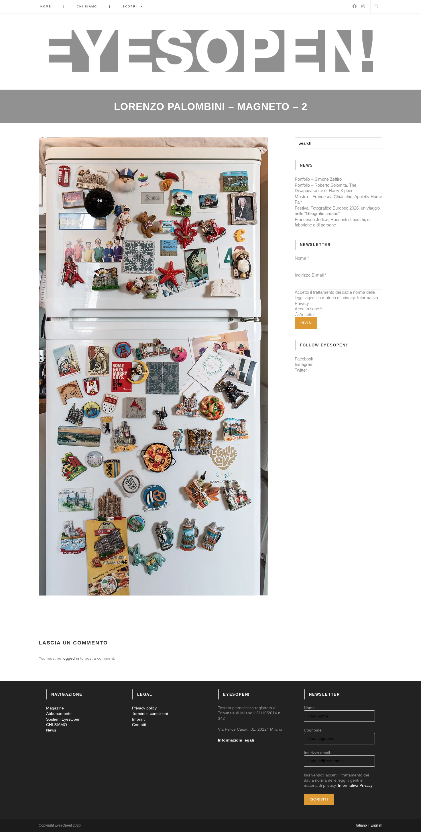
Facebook (304, 358)
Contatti (139, 724)
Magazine (55, 708)
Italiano (361, 825)
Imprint (138, 719)
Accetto (306, 314)
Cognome (313, 730)
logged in (70, 658)
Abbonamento (59, 713)
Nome (302, 258)
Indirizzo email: (317, 752)
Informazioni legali (236, 740)
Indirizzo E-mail (310, 275)
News (51, 730)
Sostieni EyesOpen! (64, 719)
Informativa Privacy (355, 785)
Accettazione (308, 308)
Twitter (301, 370)
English (376, 825)
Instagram (304, 364)
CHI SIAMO (56, 724)
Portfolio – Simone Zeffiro (318, 179)
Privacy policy (144, 708)
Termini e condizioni (150, 713)
